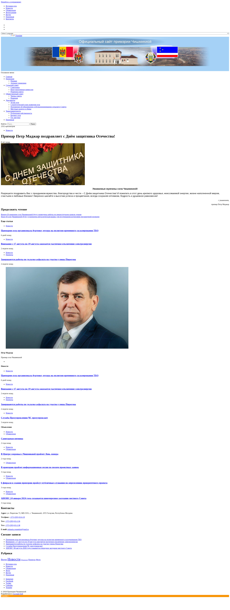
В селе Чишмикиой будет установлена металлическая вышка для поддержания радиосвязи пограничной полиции (50, 217)
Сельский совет (12, 85)
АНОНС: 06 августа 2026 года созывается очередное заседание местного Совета (39, 548)
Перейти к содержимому (11, 2)
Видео (8, 15)
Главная (9, 77)
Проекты (9, 255)
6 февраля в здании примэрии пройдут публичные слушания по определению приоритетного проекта (54, 483)
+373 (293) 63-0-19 (17, 517)
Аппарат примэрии (18, 83)
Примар (14, 81)
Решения (14, 98)
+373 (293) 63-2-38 (12, 525)
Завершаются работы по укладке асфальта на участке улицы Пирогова (38, 259)
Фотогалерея (11, 12)
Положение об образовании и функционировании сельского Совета (38, 107)
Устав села (15, 102)
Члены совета (16, 96)
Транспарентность (13, 111)
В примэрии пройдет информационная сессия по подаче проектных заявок (40, 467)
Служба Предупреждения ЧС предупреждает (24, 417)
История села (11, 6)
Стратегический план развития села (25, 105)
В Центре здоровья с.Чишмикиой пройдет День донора (29, 454)
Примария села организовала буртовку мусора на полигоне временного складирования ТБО (49, 230)
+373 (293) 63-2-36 (12, 521)
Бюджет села (16, 115)
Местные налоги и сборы (21, 109)
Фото (38, 560)
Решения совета (17, 92)
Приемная (10, 17)
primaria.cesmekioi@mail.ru (18, 529)
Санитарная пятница (12, 438)
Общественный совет (14, 94)
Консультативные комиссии (22, 90)
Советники (15, 87)
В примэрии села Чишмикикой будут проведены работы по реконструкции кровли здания (41, 215)
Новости (9, 8)
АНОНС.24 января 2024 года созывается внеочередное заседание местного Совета (43, 498)
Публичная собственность (21, 113)
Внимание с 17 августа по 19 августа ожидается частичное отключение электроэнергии (46, 244)
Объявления (11, 10)
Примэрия (10, 79)
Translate (18, 36)
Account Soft (18, 594)
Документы (10, 100)
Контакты (10, 19)
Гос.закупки (15, 118)
